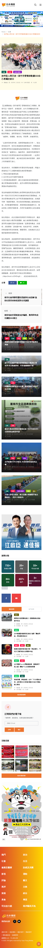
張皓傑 (18, 670)
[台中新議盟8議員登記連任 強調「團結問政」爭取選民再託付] (7, 633)
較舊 (6, 311)
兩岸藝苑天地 (29, 906)
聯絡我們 (29, 932)
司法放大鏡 (7, 906)
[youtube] (16, 598)
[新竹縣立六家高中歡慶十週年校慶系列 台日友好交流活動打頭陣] (8, 765)
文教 (24, 338)
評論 (4, 880)
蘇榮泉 (18, 624)
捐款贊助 (12, 932)
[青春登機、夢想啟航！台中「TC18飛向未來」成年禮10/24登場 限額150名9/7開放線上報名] (7, 682)
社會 (9, 32)
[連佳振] (21, 532)
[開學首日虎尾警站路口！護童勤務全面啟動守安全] (7, 617)
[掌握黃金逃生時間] (21, 98)
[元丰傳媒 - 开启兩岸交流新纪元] (8, 5)
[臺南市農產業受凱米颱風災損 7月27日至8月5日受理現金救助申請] (21, 419)
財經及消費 (28, 867)
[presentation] (2, 20)
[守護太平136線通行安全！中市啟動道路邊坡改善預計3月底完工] (21, 765)
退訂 (19, 729)
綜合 (30, 338)
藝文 (25, 880)
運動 (25, 874)
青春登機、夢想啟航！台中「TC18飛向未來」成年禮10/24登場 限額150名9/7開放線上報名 (27, 682)
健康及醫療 (17, 72)
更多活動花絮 (21, 775)
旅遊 (4, 893)
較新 (10, 293)
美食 (24, 458)
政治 (16, 630)
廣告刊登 (4, 932)
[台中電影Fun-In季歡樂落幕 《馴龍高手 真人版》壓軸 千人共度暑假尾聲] (7, 662)
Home (4, 32)
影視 (4, 874)
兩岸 (4, 887)
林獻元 (9, 391)
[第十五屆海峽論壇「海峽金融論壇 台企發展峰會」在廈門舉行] (21, 751)
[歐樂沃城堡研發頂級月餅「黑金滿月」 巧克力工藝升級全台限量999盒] (7, 649)
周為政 (9, 499)
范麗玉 (9, 368)
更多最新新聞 (21, 694)
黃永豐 (9, 434)
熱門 (7, 338)
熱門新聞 (31, 609)
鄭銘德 (6, 82)
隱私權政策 (6, 935)
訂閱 (9, 729)
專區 (25, 899)
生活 (10, 72)
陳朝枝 (9, 347)
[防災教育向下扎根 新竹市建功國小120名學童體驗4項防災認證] (35, 765)
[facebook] (6, 598)
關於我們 (20, 932)
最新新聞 (11, 609)
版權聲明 (15, 935)
